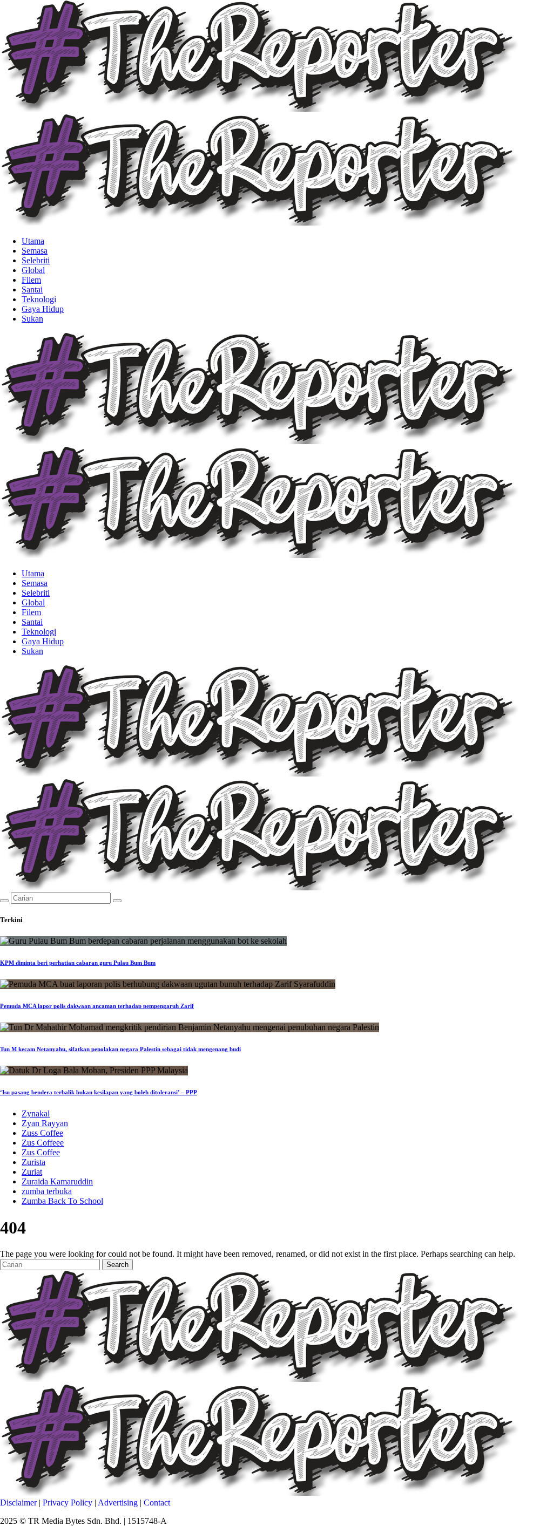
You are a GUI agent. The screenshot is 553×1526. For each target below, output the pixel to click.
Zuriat (32, 1171)
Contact (157, 1502)
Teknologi (39, 299)
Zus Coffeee (43, 1142)
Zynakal (36, 1113)
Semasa (35, 250)
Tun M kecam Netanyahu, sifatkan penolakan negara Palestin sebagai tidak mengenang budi (120, 1049)
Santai (32, 289)
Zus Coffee (41, 1152)
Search (117, 1265)
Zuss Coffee (42, 1132)
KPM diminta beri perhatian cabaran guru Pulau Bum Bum (78, 962)
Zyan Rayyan (45, 1123)
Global (33, 270)
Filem (31, 279)
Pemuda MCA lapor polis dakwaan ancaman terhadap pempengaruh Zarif (97, 1006)
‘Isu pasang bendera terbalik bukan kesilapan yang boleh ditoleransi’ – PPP (98, 1092)
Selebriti (36, 260)
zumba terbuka (47, 1191)
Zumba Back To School (62, 1200)
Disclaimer (18, 1502)
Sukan (32, 318)
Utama (33, 241)
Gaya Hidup (43, 309)
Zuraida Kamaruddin (57, 1181)
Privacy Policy (67, 1502)
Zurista (33, 1162)
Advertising (118, 1502)
